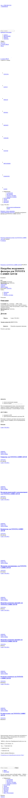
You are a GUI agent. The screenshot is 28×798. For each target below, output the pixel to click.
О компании (10, 193)
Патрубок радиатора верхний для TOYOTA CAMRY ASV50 (12, 603)
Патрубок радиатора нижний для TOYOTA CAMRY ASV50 (11, 640)
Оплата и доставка (11, 195)
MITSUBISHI (7, 36)
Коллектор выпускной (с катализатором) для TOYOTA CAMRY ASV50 (14, 493)
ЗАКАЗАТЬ (4, 284)
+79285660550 (4, 6)
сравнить (6, 791)
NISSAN (6, 37)
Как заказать (10, 194)
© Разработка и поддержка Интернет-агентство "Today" (12, 755)
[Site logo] (10, 18)
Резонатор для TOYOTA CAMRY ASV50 (11, 264)
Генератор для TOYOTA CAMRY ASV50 (14, 457)
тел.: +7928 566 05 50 (6, 5)
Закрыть (3, 796)
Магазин (7, 212)
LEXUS (6, 34)
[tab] (15, 292)
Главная (3, 212)
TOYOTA (6, 38)
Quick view (3, 452)
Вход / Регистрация (8, 792)
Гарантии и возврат (12, 197)
